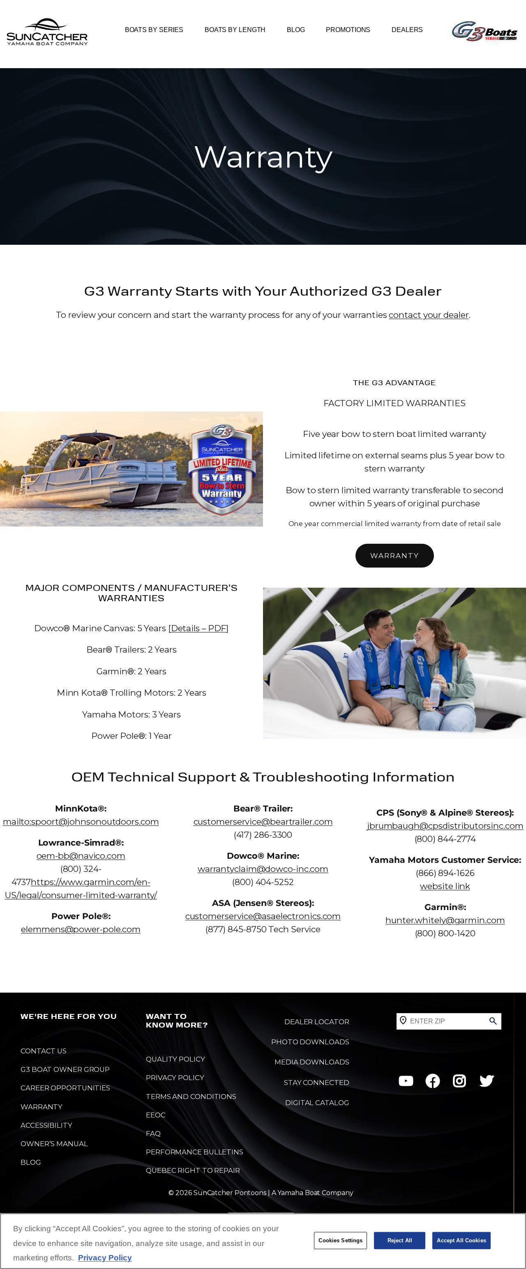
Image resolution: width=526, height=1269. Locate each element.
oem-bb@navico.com (81, 856)
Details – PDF (198, 628)
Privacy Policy (105, 1257)
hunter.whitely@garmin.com (445, 920)
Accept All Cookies (461, 1240)
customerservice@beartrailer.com (263, 821)
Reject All (400, 1240)
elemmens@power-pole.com (81, 929)
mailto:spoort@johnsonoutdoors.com (81, 821)
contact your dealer (428, 315)
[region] (263, 1241)
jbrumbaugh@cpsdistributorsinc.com (445, 826)
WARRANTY (394, 556)
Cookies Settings (340, 1240)
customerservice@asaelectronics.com (263, 916)
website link (445, 886)
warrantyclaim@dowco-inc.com (263, 869)
